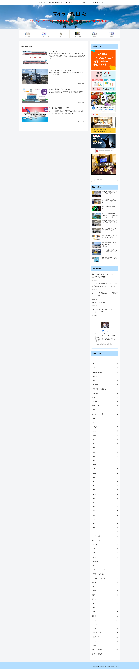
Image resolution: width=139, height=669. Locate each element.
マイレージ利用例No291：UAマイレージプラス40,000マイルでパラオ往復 (104, 285)
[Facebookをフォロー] (103, 344)
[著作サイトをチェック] (98, 344)
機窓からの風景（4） (99, 302)
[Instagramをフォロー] (105, 344)
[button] (116, 180)
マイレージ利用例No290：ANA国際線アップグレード (105, 294)
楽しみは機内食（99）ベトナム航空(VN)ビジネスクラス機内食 (105, 275)
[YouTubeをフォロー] (107, 344)
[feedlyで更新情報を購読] (109, 344)
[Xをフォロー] (100, 344)
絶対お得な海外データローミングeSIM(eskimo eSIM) (102, 310)
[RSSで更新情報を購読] (112, 344)
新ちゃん (105, 331)
